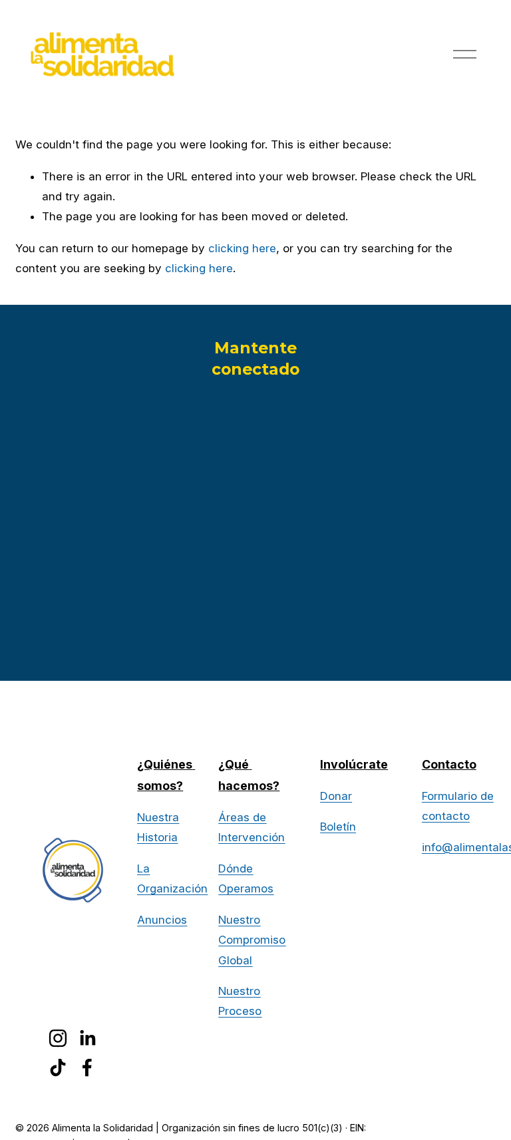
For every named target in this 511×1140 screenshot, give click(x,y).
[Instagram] (58, 1038)
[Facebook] (87, 1067)
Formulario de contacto (458, 806)
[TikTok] (58, 1067)
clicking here (242, 248)
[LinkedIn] (87, 1038)
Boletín (338, 826)
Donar (336, 796)
